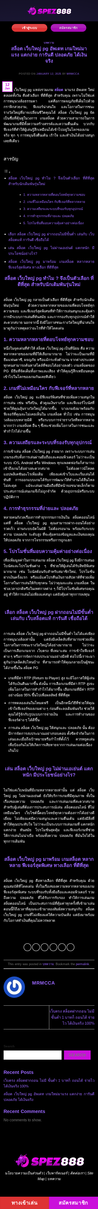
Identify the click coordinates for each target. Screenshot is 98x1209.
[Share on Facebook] (36, 947)
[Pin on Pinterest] (62, 947)
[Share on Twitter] (45, 947)
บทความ (49, 42)
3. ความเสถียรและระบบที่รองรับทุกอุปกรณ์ (53, 209)
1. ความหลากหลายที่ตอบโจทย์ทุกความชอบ (54, 194)
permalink (82, 964)
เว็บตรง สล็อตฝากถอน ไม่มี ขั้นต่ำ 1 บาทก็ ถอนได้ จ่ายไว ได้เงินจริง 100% (72, 1017)
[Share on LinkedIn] (70, 947)
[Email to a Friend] (53, 947)
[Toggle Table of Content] (7, 172)
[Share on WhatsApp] (27, 947)
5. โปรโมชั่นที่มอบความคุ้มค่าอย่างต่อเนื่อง (53, 223)
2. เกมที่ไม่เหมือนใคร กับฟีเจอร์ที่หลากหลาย (54, 202)
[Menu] (8, 10)
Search (9, 1046)
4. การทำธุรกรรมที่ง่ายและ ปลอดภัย (48, 216)
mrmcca (73, 73)
